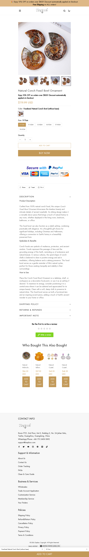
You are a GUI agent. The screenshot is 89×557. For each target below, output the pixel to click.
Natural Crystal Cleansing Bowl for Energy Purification (65, 366)
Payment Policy (24, 531)
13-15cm (39, 125)
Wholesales (22, 487)
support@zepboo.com (26, 442)
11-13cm (30, 125)
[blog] (42, 446)
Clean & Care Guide (26, 474)
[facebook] (19, 446)
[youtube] (29, 446)
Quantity (21, 135)
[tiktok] (47, 446)
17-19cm (57, 125)
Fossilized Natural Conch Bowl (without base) (41, 108)
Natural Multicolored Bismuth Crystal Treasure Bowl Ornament (26, 366)
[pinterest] (38, 446)
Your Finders (23, 502)
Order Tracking (24, 466)
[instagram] (33, 446)
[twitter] (24, 446)
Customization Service (26, 494)
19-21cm (22, 129)
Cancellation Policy (25, 523)
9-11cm (25, 120)
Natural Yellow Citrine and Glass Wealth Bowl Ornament (39, 366)
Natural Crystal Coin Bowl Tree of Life (52, 366)
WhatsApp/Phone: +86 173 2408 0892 (34, 439)
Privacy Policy (23, 527)
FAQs (20, 470)
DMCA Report (33, 546)
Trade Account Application (28, 491)
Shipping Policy (24, 515)
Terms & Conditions (25, 535)
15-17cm (48, 125)
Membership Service (26, 498)
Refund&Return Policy (26, 519)
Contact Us (22, 462)
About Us (21, 458)
